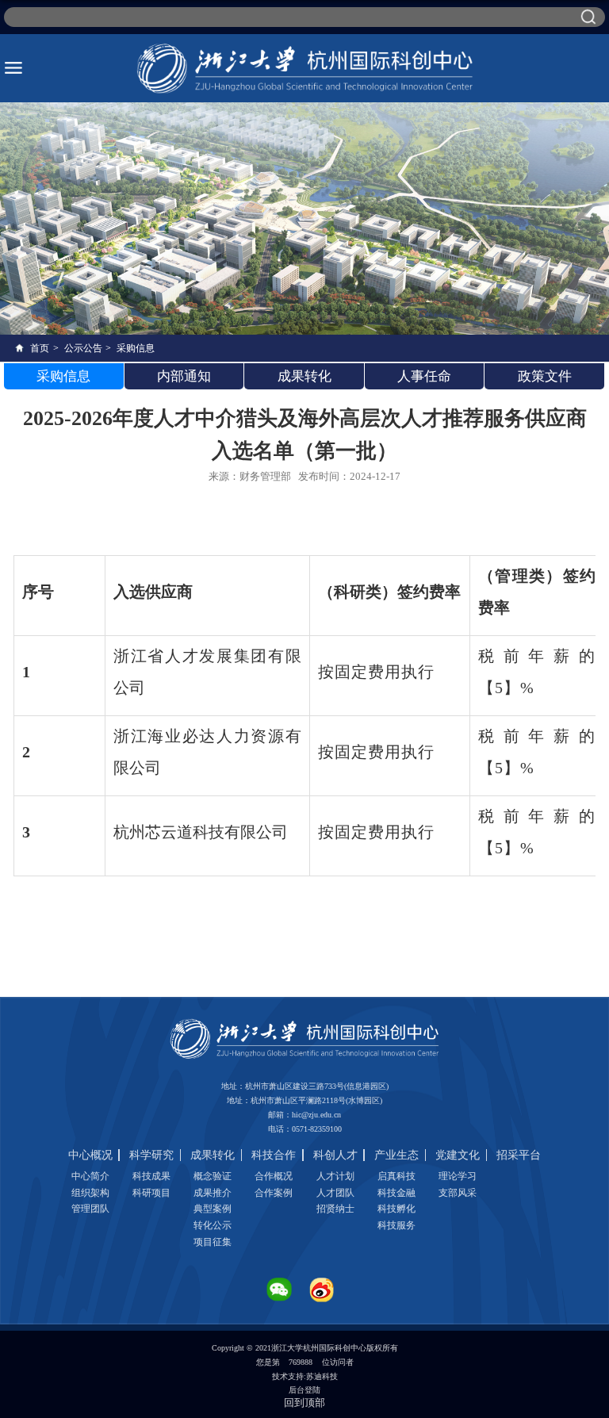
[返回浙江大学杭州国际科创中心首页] (304, 68)
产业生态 (396, 1155)
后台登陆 (304, 1389)
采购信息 (136, 348)
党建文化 (457, 1155)
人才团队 (335, 1192)
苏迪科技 (322, 1376)
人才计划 (335, 1176)
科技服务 (396, 1225)
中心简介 (90, 1176)
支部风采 (458, 1192)
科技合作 (273, 1155)
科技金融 (396, 1192)
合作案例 (274, 1192)
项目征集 (212, 1241)
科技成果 (151, 1176)
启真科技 (396, 1176)
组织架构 (90, 1192)
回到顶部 (304, 1402)
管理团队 (90, 1208)
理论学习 (458, 1176)
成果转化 (212, 1155)
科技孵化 (396, 1208)
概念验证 (212, 1176)
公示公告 (83, 348)
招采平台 (518, 1155)
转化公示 (212, 1225)
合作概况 (274, 1176)
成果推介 (212, 1192)
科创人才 (335, 1155)
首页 (39, 348)
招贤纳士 (335, 1208)
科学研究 (151, 1155)
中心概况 (90, 1155)
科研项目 (151, 1192)
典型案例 (212, 1208)
